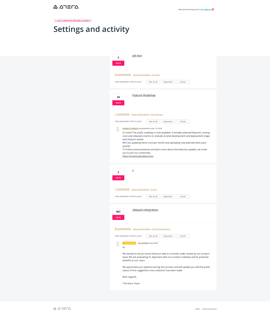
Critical (184, 82)
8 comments (123, 229)
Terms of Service (209, 308)
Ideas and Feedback (141, 75)
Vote (118, 63)
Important (169, 82)
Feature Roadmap (144, 95)
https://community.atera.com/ (138, 156)
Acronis (154, 189)
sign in (207, 9)
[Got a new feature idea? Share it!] (66, 7)
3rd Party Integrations (161, 229)
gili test (137, 55)
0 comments (123, 74)
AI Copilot (156, 75)
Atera (197, 308)
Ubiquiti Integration (145, 210)
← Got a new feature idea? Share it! (73, 20)
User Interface (157, 114)
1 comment (122, 114)
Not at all (154, 82)
